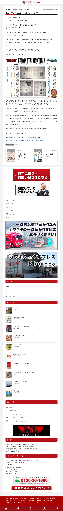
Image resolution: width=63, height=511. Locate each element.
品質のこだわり (10, 203)
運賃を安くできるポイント (13, 214)
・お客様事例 (31, 500)
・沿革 (19, 502)
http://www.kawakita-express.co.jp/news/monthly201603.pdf (24, 140)
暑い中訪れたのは (18, 308)
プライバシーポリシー (12, 296)
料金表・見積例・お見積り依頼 (18, 498)
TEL (57, 509)
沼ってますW (16, 391)
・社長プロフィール (9, 502)
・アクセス (26, 502)
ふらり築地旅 (50, 154)
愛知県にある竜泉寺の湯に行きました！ (23, 372)
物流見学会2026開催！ (19, 317)
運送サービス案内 (10, 200)
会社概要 (8, 286)
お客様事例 (9, 207)
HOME (18, 509)
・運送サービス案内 (9, 500)
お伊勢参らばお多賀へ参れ (20, 381)
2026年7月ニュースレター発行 (21, 363)
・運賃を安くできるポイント (36, 498)
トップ (6, 498)
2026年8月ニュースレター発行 (21, 326)
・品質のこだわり (50, 498)
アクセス (8, 293)
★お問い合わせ (41, 500)
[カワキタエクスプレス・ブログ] (11, 155)
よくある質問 (9, 210)
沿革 (7, 290)
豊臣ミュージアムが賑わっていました (23, 345)
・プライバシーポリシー (37, 502)
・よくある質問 (21, 500)
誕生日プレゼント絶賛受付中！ (21, 354)
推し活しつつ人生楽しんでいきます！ (23, 335)
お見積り (30, 509)
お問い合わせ (9, 217)
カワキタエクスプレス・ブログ (50, 9)
